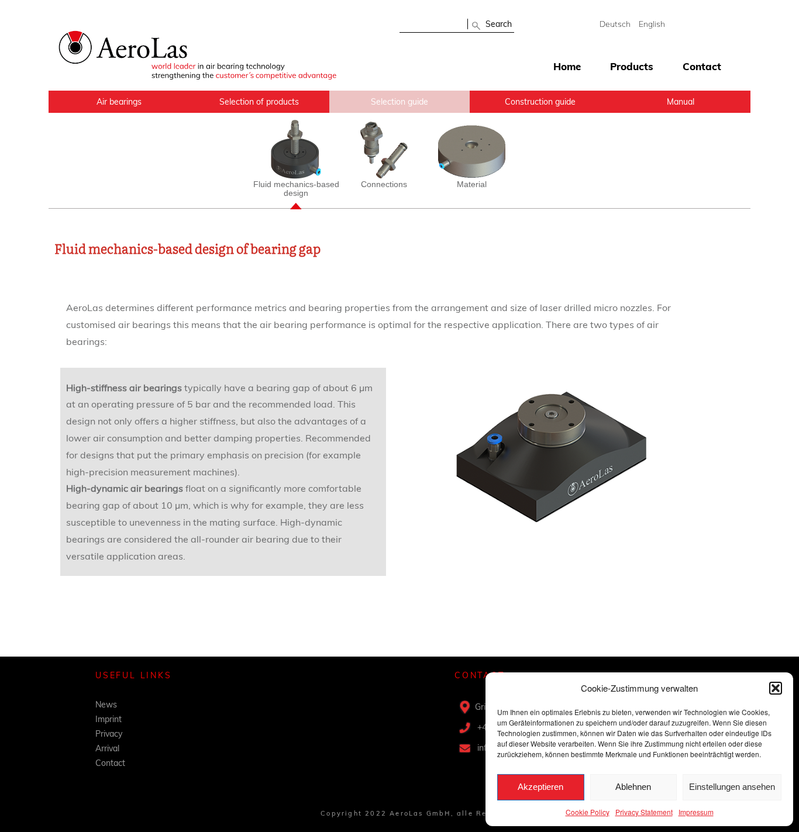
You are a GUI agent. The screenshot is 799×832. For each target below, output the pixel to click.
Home (567, 66)
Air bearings (119, 101)
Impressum (696, 812)
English (652, 24)
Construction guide (540, 101)
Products (631, 66)
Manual (680, 101)
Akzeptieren (540, 787)
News (106, 704)
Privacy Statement (644, 812)
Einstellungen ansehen (732, 787)
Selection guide (399, 101)
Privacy (108, 734)
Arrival (107, 748)
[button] (775, 688)
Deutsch (615, 24)
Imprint (108, 719)
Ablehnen (633, 787)
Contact (702, 66)
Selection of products (259, 101)
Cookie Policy (587, 812)
